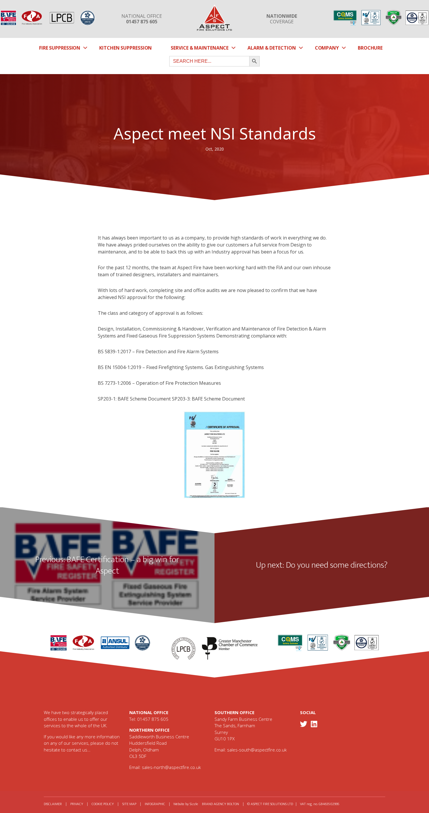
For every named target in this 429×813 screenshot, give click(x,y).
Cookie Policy (103, 804)
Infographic (155, 804)
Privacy (76, 804)
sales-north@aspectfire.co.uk (171, 767)
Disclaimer (53, 804)
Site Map (129, 804)
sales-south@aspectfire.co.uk (257, 750)
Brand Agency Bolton (220, 804)
